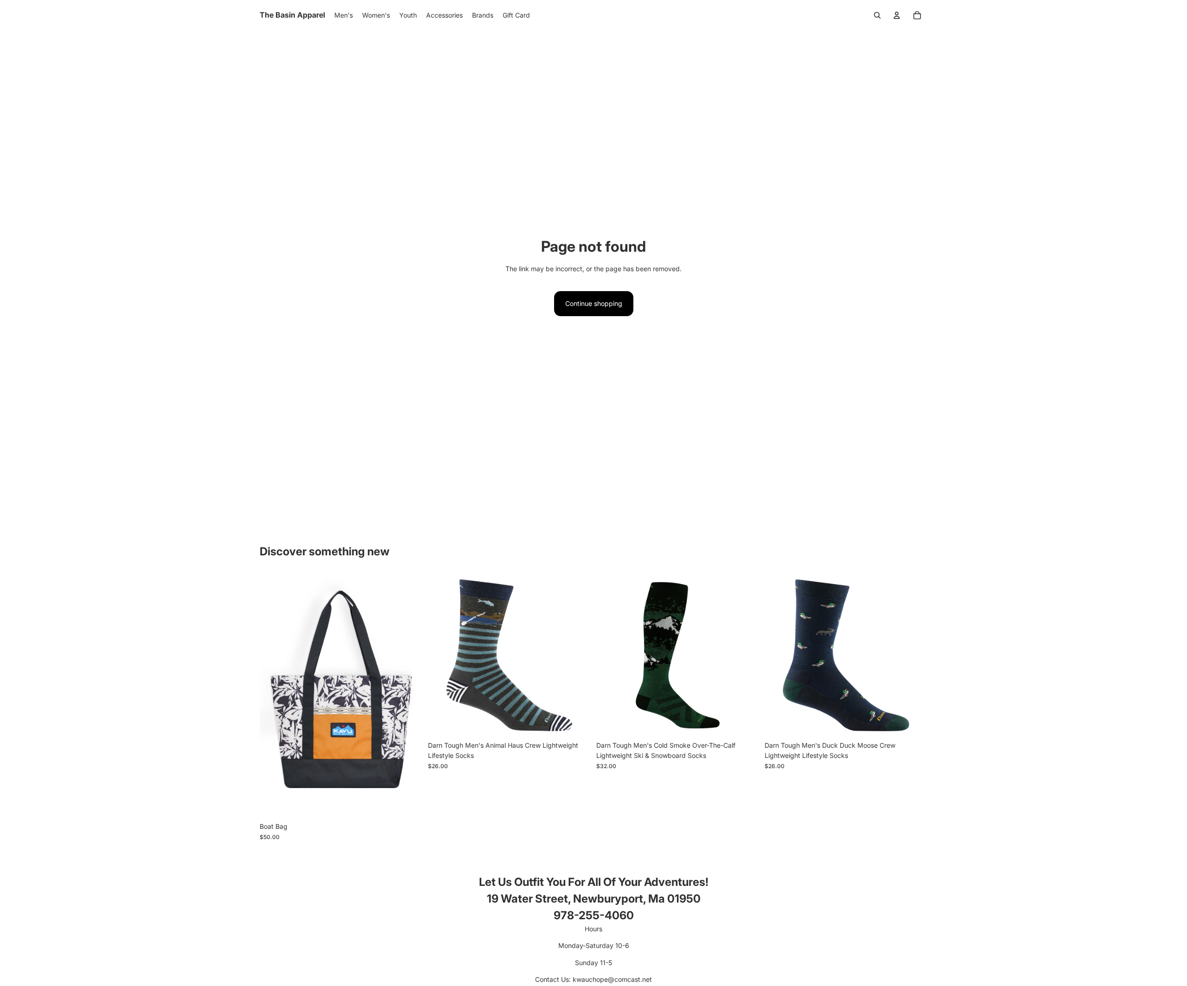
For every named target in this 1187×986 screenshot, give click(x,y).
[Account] (897, 15)
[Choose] (408, 803)
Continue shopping (593, 303)
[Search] (877, 15)
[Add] (576, 722)
